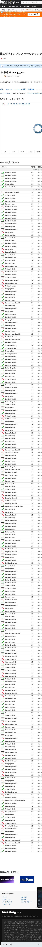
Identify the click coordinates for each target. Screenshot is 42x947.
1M (29, 104)
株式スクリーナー (13, 10)
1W (26, 104)
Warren (28, 10)
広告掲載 (23, 899)
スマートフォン (7, 899)
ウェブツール (6, 904)
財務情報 (31, 89)
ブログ (4, 897)
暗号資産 (26, 6)
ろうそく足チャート (3, 104)
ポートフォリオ (7, 902)
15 (11, 104)
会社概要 (23, 897)
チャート (35, 6)
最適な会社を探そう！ (10, 872)
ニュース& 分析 (20, 89)
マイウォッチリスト (15, 6)
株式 (3, 10)
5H (20, 104)
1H (17, 104)
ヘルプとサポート (26, 902)
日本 (22, 10)
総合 (2, 89)
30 (14, 104)
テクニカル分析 (5, 93)
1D (23, 104)
